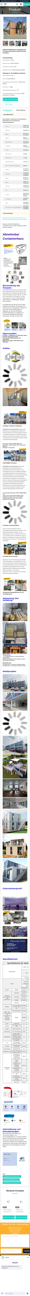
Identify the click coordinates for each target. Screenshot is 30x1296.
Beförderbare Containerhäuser (12, 1176)
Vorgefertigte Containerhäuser (12, 1182)
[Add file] (2, 1293)
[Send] (27, 1293)
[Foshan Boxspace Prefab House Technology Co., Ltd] (7, 4)
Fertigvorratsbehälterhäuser (11, 1179)
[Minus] (28, 1257)
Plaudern (26, 4)
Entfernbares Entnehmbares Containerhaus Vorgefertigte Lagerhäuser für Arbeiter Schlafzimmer (7, 1211)
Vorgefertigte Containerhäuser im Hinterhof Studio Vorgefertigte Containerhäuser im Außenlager (21, 1211)
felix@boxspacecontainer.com (10, 1)
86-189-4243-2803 (24, 1)
